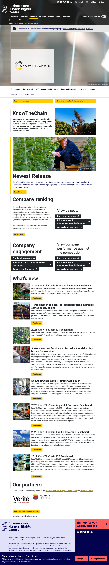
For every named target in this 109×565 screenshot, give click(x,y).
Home (10, 24)
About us (66, 17)
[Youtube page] (67, 2)
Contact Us (47, 538)
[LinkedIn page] (61, 2)
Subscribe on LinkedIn (16, 540)
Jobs (16, 538)
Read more (37, 298)
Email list (92, 2)
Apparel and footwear (50, 89)
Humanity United (86, 491)
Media (22, 538)
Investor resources (87, 89)
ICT (37, 89)
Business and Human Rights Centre (59, 491)
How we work (28, 89)
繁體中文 (89, 29)
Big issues (43, 17)
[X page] (58, 2)
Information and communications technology (71, 221)
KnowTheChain (31, 24)
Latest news (13, 17)
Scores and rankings (21, 101)
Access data (18, 234)
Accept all (81, 558)
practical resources (39, 124)
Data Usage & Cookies (33, 538)
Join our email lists (16, 20)
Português (73, 29)
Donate (58, 17)
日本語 (65, 29)
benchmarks (21, 124)
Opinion (51, 17)
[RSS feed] (71, 2)
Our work (33, 17)
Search (103, 2)
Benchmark (15, 89)
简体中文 (81, 29)
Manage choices (98, 558)
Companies (24, 17)
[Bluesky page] (64, 2)
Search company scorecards (22, 94)
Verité (74, 491)
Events (11, 538)
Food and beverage (69, 89)
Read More (18, 192)
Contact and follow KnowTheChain (26, 511)
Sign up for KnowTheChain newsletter (70, 101)
